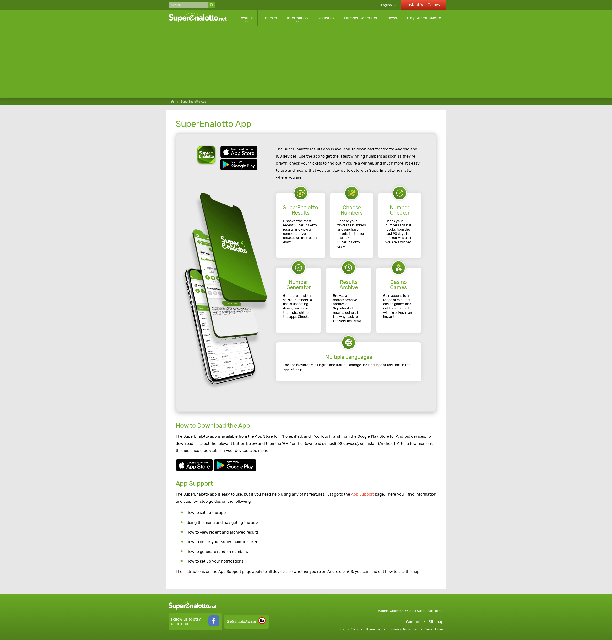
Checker (269, 18)
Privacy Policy (348, 629)
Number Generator (360, 18)
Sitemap (436, 621)
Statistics (326, 18)
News (392, 18)
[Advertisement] (307, 61)
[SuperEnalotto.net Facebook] (214, 625)
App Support (362, 494)
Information (297, 18)
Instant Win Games (423, 4)
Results (246, 18)
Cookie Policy (434, 629)
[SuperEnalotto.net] (201, 18)
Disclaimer (373, 629)
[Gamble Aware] (242, 621)
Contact (413, 621)
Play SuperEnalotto (424, 18)
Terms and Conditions (402, 629)
